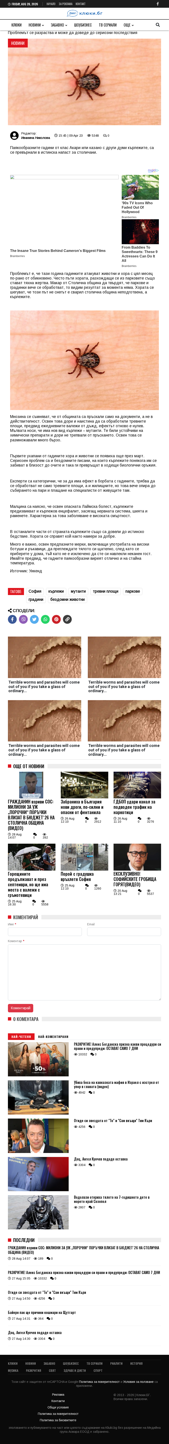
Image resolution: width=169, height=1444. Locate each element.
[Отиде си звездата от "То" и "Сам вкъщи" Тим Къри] (38, 1152)
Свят (52, 1370)
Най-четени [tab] (21, 1036)
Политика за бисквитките (58, 1420)
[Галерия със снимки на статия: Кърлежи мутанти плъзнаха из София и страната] (84, 82)
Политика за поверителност (100, 1382)
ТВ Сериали (108, 25)
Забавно (57, 25)
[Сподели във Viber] (23, 619)
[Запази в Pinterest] (56, 619)
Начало (51, 4)
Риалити (116, 1363)
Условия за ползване (138, 1382)
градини (36, 599)
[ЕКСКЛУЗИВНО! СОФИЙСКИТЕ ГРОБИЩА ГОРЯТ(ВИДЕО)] (137, 869)
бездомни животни (67, 599)
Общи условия (58, 1407)
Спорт (98, 1370)
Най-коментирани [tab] (53, 1036)
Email (91, 924)
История (136, 1363)
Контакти (58, 1400)
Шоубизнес (83, 25)
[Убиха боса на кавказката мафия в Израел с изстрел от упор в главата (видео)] (38, 1113)
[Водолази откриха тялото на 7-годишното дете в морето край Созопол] (38, 1228)
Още (127, 25)
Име (12, 924)
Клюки (16, 25)
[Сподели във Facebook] (12, 619)
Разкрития (33, 1370)
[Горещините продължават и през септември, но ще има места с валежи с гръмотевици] (31, 869)
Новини (35, 25)
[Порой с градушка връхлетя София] (84, 869)
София (35, 591)
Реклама (58, 1394)
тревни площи (105, 591)
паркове (132, 591)
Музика (13, 1370)
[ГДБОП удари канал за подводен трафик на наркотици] (137, 797)
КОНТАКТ (81, 4)
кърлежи (56, 591)
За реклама (65, 4)
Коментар (16, 941)
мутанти (78, 591)
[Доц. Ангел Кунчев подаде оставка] (38, 1190)
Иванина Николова (35, 137)
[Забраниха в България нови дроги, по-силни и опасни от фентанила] (84, 797)
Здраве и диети (75, 1370)
